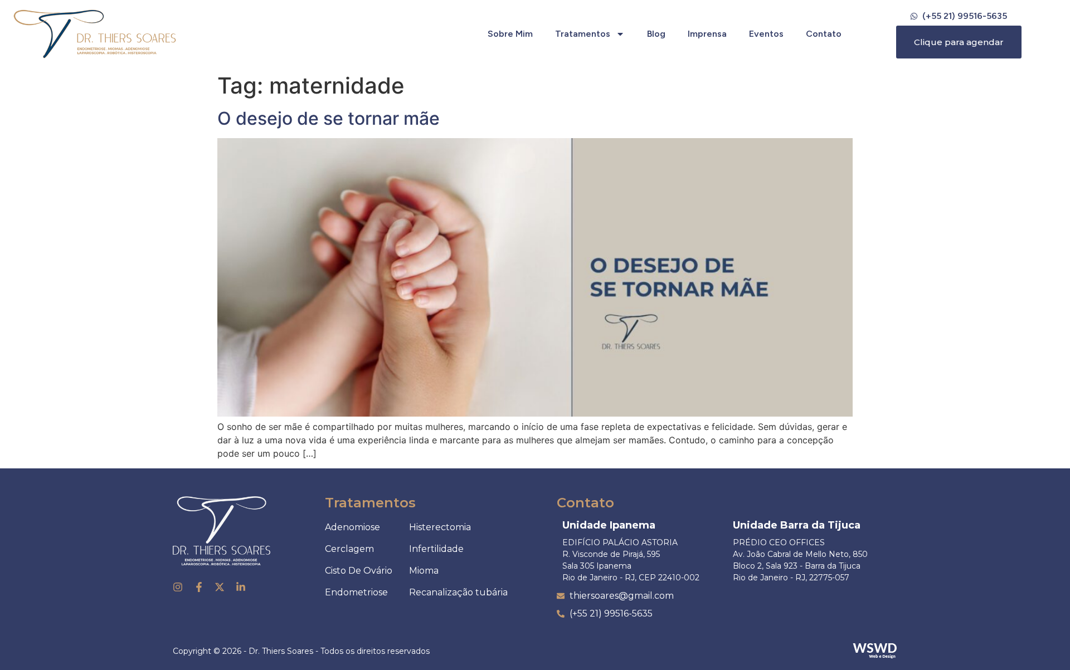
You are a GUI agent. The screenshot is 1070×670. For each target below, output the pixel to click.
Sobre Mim (510, 33)
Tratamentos (582, 33)
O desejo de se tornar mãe (328, 118)
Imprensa (707, 33)
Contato (824, 33)
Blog (656, 33)
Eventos (766, 33)
